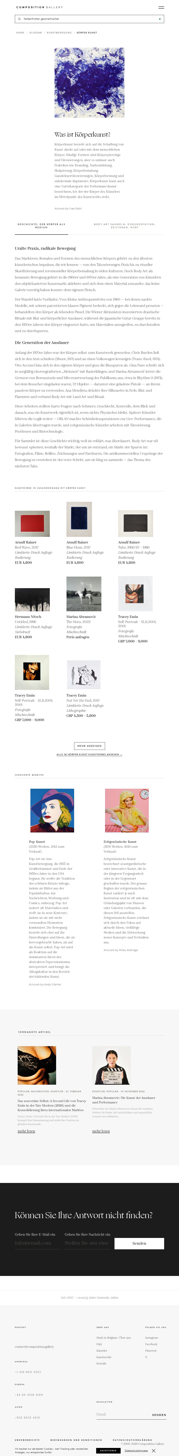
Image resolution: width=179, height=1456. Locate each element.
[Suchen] (160, 19)
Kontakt (101, 1364)
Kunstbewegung (59, 32)
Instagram (151, 1338)
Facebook (151, 1344)
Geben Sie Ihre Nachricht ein (87, 1234)
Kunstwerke (104, 1357)
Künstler (101, 1351)
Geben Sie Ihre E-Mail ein (35, 1234)
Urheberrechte (27, 1440)
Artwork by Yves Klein (68, 208)
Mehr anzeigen (89, 746)
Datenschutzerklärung (132, 1440)
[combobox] (90, 19)
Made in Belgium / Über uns (113, 1338)
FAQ (99, 1344)
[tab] (41, 229)
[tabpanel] (89, 357)
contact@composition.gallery (34, 1347)
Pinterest (151, 1351)
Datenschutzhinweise (136, 1450)
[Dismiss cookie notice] (153, 1450)
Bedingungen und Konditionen (76, 1440)
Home (20, 32)
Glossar (35, 32)
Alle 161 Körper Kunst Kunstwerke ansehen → (89, 754)
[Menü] (161, 7)
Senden (139, 1244)
